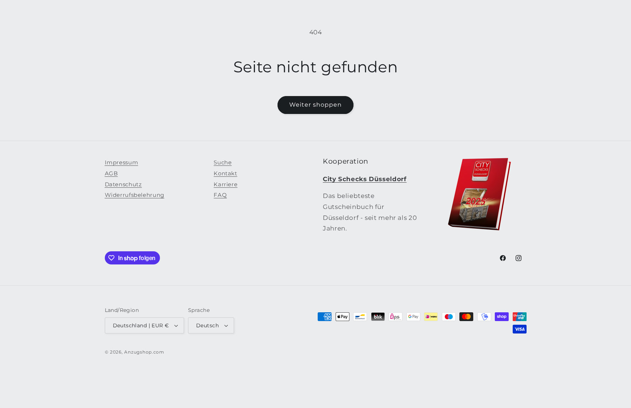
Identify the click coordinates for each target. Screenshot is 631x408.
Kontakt (225, 173)
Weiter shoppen (315, 104)
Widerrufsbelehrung (134, 195)
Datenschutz (123, 184)
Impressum (121, 162)
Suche (223, 162)
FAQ (220, 195)
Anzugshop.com (144, 352)
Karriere (225, 184)
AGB (111, 173)
